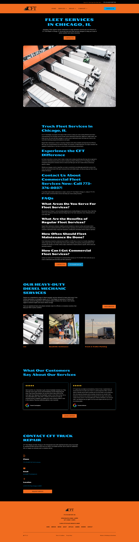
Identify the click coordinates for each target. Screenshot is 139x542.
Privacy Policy (69, 535)
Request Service (37, 491)
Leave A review (69, 416)
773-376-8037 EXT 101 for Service (31, 462)
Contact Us (110, 8)
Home (54, 8)
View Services (109, 306)
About (65, 527)
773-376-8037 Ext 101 (69, 514)
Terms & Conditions (60, 535)
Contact (90, 527)
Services (53, 527)
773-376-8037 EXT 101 (109, 2)
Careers (77, 527)
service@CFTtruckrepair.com (30, 474)
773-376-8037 (79, 257)
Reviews (83, 527)
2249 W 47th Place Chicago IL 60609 (32, 486)
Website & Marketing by (108, 535)
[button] (62, 8)
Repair (59, 527)
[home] (30, 8)
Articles (70, 527)
